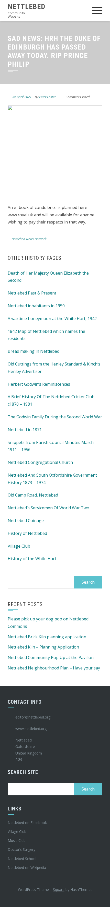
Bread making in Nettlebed (33, 351)
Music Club (17, 840)
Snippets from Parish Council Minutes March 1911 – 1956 (51, 446)
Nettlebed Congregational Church (40, 462)
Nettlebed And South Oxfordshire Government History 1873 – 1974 (52, 478)
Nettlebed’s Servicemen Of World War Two (48, 508)
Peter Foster (47, 97)
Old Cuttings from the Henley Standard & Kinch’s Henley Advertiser (54, 367)
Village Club (19, 546)
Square (58, 889)
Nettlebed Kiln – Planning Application (43, 647)
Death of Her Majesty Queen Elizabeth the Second (48, 276)
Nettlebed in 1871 (25, 429)
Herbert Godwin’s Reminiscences (39, 384)
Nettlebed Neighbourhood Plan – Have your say (54, 668)
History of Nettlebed (27, 533)
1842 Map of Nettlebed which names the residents (46, 334)
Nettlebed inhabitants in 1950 (36, 306)
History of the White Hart (32, 558)
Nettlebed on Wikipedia (27, 867)
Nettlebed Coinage (26, 520)
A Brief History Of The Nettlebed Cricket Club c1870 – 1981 (51, 400)
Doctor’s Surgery (21, 849)
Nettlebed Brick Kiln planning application (47, 637)
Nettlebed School (22, 858)
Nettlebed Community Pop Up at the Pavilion (51, 657)
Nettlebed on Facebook (27, 822)
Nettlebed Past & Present (32, 293)
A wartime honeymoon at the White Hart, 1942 (52, 318)
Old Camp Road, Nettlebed (33, 495)
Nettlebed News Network (29, 239)
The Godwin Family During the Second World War (55, 417)
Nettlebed (26, 6)
